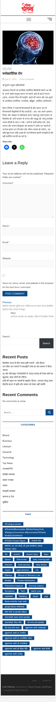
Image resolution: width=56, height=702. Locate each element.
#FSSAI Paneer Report (15, 540)
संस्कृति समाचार (8, 490)
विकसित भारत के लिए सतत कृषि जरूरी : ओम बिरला (23, 362)
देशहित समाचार (8, 474)
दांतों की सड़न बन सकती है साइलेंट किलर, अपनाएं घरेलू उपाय (27, 380)
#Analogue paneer (13, 523)
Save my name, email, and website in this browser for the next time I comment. (28, 285)
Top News (7, 463)
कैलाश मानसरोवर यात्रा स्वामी (16, 601)
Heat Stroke (41, 564)
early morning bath (41, 559)
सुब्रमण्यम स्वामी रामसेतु (13, 653)
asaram (17, 554)
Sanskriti (6, 451)
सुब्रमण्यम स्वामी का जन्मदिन (15, 632)
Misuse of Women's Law (29, 575)
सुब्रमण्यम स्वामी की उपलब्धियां (16, 643)
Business (7, 440)
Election (8, 564)
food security (24, 564)
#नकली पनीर (36, 540)
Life (37, 569)
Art (6, 554)
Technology (8, 457)
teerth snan (36, 590)
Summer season (36, 585)
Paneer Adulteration (26, 580)
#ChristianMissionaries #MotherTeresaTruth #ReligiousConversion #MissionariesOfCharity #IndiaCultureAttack (25, 532)
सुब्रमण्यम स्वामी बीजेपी (41, 648)
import (7, 569)
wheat (35, 596)
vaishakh (9, 596)
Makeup (8, 575)
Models (8, 580)
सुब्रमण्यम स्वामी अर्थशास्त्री (35, 627)
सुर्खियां (5, 502)
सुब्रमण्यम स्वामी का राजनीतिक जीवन (18, 638)
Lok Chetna (8, 686)
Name (6, 225)
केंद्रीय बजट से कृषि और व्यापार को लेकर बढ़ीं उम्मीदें (23, 384)
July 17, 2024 (10, 79)
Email (6, 242)
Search (6, 336)
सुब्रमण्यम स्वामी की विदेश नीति (16, 648)
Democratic (22, 559)
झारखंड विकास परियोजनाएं (14, 606)
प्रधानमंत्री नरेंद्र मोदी (13, 622)
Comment (8, 183)
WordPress (46, 686)
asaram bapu (32, 554)
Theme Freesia (34, 686)
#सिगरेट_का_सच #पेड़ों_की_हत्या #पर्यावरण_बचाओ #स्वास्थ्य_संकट (23, 547)
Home (34, 680)
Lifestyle (6, 446)
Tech (23, 590)
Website (6, 258)
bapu (46, 554)
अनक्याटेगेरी (7, 468)
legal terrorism (22, 569)
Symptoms (10, 590)
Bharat (5, 435)
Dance (8, 559)
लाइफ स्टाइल (7, 68)
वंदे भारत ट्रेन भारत (12, 627)
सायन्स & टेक (8, 496)
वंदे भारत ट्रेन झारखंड (36, 622)
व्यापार (4, 485)
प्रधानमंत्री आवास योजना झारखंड (17, 617)
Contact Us (47, 680)
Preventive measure (14, 585)
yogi (46, 596)
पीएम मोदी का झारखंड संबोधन (16, 611)
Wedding (23, 596)
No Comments (27, 79)
